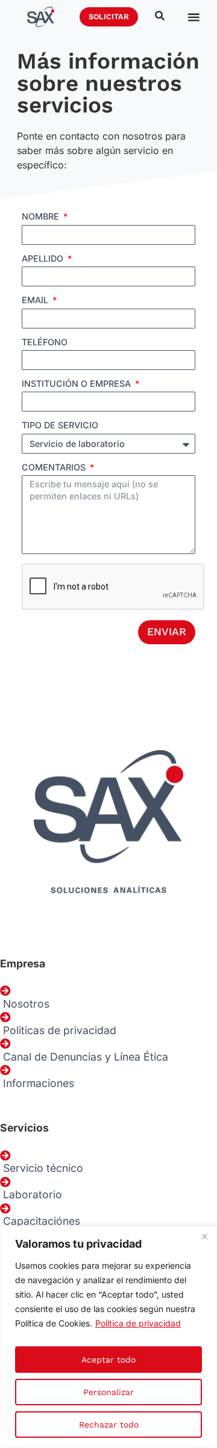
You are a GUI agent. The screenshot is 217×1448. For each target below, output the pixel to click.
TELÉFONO (45, 342)
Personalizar (108, 1392)
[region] (108, 1337)
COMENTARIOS (55, 467)
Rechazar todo (109, 1424)
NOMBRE (41, 216)
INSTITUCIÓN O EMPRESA (77, 384)
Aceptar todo (108, 1359)
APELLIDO (44, 258)
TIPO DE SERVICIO (60, 425)
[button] (193, 16)
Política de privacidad (138, 1323)
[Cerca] (204, 1236)
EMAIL (36, 300)
